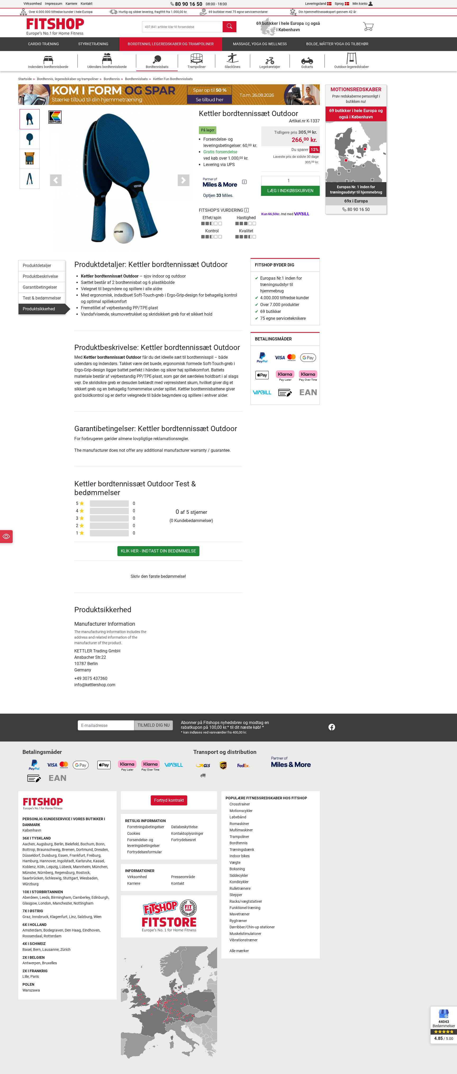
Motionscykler (241, 811)
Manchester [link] (62, 903)
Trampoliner (239, 837)
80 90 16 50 (358, 209)
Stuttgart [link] (70, 878)
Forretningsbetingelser (145, 827)
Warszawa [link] (31, 990)
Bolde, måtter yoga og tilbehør (337, 44)
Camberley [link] (81, 897)
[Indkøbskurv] (370, 26)
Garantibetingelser (40, 287)
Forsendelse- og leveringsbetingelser (143, 843)
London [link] (44, 903)
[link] (262, 357)
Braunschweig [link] (48, 849)
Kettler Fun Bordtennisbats (173, 79)
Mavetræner (240, 914)
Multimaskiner (241, 830)
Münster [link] (29, 872)
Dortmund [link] (84, 849)
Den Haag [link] (73, 930)
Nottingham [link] (83, 903)
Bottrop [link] (28, 849)
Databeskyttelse (184, 827)
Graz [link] (26, 917)
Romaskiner (239, 824)
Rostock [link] (83, 872)
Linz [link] (72, 917)
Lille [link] (25, 976)
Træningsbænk (242, 849)
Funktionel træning (245, 908)
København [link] (31, 830)
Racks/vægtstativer (246, 901)
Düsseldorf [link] (31, 855)
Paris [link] (34, 976)
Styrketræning (93, 44)
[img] (244, 182)
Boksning (237, 869)
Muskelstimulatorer (245, 934)
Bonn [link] (100, 844)
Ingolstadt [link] (65, 861)
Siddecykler (239, 875)
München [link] (99, 867)
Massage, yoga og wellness (260, 44)
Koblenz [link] (29, 867)
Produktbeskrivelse (40, 276)
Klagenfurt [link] (58, 917)
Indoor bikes (240, 856)
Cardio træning (43, 44)
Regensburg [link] (65, 872)
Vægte (235, 862)
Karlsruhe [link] (84, 861)
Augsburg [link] (44, 844)
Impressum (53, 4)
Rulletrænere (240, 888)
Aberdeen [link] (30, 897)
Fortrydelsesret (183, 840)
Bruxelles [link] (49, 963)
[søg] (229, 26)
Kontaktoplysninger (187, 833)
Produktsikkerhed (39, 308)
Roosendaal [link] (32, 936)
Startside (25, 79)
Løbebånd (238, 817)
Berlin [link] (58, 844)
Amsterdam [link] (32, 930)
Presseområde (183, 877)
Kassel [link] (98, 861)
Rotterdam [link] (52, 936)
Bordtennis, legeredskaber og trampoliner (171, 44)
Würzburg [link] (30, 884)
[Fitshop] (55, 26)
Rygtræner (238, 921)
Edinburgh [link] (100, 897)
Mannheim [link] (81, 867)
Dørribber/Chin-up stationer (252, 927)
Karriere (71, 4)
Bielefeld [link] (72, 844)
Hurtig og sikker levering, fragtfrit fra (153, 12)
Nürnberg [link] (45, 872)
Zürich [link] (65, 949)
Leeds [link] (44, 897)
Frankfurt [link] (77, 855)
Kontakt (86, 4)
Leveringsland (315, 4)
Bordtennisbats (136, 79)
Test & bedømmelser (42, 298)
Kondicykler (239, 882)
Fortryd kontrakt (169, 800)
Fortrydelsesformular (144, 852)
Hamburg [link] (30, 861)
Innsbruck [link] (40, 917)
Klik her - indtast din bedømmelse (158, 551)
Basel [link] (26, 949)
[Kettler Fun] (55, 116)
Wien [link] (98, 917)
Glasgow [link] (29, 903)
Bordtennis (112, 79)
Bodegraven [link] (53, 930)
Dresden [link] (101, 849)
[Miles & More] (291, 761)
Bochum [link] (87, 844)
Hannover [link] (48, 861)
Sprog (339, 4)
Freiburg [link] (93, 855)
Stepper (236, 895)
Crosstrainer (240, 804)
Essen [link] (63, 855)
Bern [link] (37, 949)
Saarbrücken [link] (32, 878)
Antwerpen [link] (31, 963)
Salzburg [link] (84, 917)
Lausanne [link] (50, 949)
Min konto (360, 4)
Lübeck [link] (65, 867)
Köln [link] (41, 867)
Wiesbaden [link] (89, 878)
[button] (30, 119)
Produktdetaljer (37, 265)
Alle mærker (239, 951)
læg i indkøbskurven (290, 190)
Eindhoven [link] (91, 930)
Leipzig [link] (52, 867)
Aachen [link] (28, 844)
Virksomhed (33, 4)
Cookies (133, 833)
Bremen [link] (68, 849)
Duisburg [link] (49, 855)
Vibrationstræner (244, 940)
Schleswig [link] (53, 878)
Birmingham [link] (61, 897)
